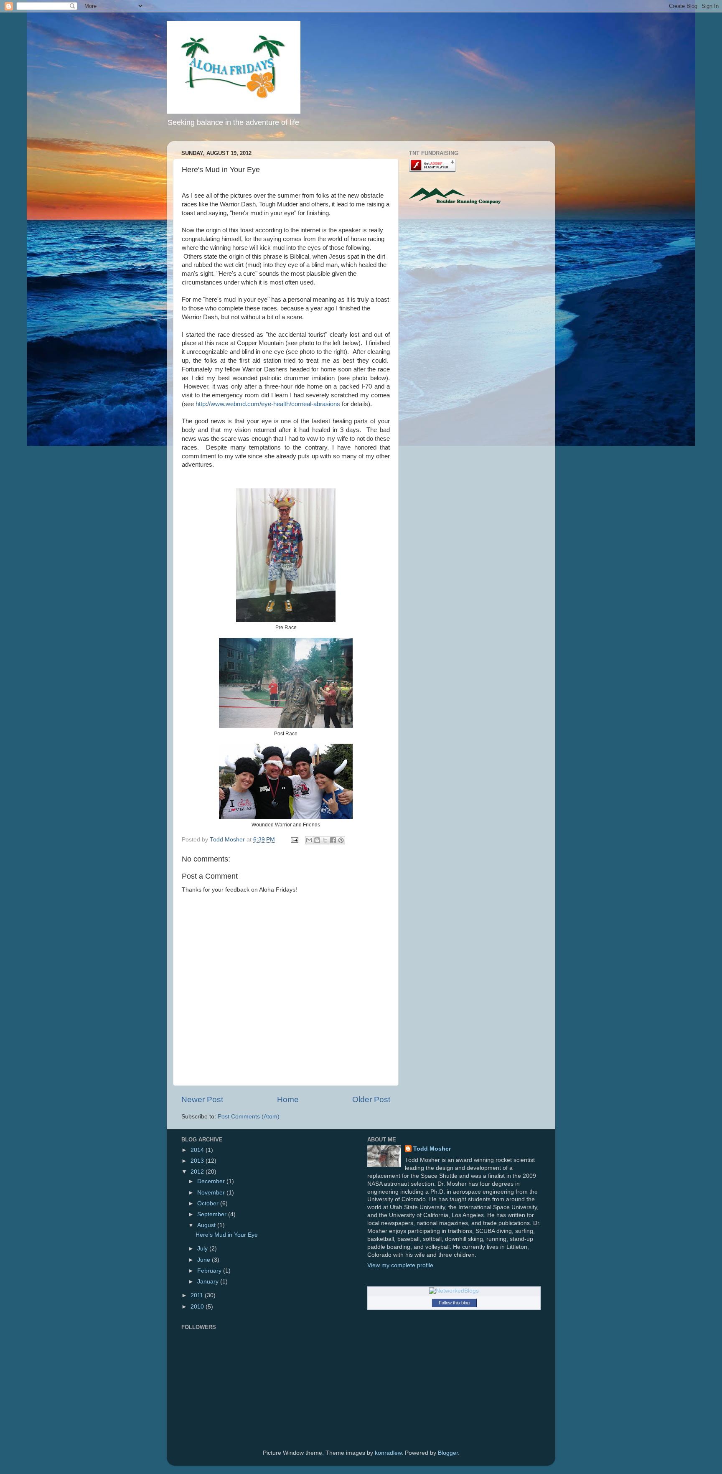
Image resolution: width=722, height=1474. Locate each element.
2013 (198, 1161)
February (210, 1271)
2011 (198, 1295)
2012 (198, 1172)
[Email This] (309, 840)
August (207, 1225)
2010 (198, 1307)
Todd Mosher (432, 1149)
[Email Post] (294, 839)
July (203, 1248)
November (211, 1192)
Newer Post (202, 1099)
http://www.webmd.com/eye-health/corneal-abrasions (268, 404)
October (208, 1203)
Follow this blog (454, 1302)
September (212, 1214)
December (211, 1181)
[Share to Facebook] (333, 840)
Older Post (371, 1099)
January (208, 1281)
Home (288, 1099)
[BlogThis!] (317, 840)
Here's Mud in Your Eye (227, 1235)
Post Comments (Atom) (249, 1116)
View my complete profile (400, 1265)
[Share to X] (325, 840)
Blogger (448, 1453)
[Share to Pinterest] (341, 840)
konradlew (388, 1453)
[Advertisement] (479, 278)
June (204, 1260)
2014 (198, 1150)
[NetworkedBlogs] (454, 1291)
